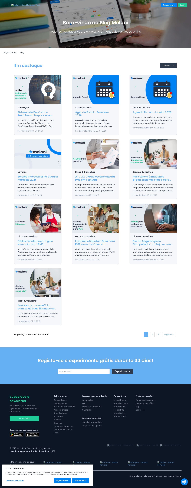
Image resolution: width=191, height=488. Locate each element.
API (83, 403)
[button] (184, 481)
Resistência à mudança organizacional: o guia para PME (151, 180)
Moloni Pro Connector (92, 406)
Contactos (140, 410)
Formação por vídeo (145, 403)
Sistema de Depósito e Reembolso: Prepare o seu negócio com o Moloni (35, 115)
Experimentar (122, 371)
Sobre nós (58, 416)
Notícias (22, 171)
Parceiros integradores (92, 422)
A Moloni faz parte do (23, 463)
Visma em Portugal (153, 476)
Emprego (58, 423)
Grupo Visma (135, 476)
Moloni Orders (120, 406)
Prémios (57, 419)
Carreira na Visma (173, 476)
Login (182, 5)
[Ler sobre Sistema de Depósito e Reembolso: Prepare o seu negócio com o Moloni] (37, 89)
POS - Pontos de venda (64, 406)
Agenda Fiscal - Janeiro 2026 (152, 112)
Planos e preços (61, 410)
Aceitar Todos (80, 481)
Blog (22, 52)
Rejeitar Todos (62, 481)
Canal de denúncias (63, 429)
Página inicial (10, 52)
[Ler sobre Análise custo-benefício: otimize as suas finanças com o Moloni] (37, 282)
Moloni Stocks (120, 416)
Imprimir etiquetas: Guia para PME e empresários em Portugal (95, 244)
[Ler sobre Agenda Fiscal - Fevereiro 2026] (95, 89)
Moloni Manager (121, 403)
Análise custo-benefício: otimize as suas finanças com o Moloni (37, 308)
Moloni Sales (119, 413)
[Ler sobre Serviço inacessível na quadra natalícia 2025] (37, 154)
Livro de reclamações (63, 426)
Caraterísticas (60, 403)
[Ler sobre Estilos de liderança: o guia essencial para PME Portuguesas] (37, 218)
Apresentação (60, 400)
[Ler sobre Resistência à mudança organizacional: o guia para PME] (153, 154)
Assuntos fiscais (84, 107)
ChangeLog (87, 410)
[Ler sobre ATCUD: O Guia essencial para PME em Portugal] (95, 154)
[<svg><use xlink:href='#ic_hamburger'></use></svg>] (6, 5)
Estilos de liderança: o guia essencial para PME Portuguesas (35, 244)
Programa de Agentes (92, 425)
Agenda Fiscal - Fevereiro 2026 (92, 113)
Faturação (23, 107)
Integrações (87, 400)
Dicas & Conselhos (85, 171)
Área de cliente (61, 413)
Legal (56, 432)
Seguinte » (168, 334)
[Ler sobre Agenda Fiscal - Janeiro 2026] (153, 89)
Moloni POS (119, 410)
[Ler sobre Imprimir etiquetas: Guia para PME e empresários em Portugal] (95, 218)
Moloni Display (120, 400)
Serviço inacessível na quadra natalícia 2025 (38, 178)
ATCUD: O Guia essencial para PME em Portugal (95, 178)
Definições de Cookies (15, 481)
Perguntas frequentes (146, 400)
